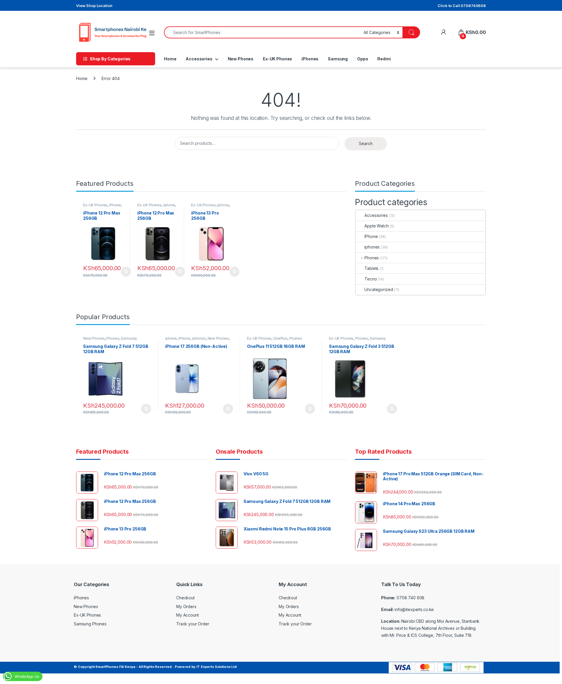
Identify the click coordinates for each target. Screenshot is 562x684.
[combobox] (262, 32)
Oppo (362, 58)
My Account (187, 614)
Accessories (199, 58)
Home (170, 58)
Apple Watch (376, 225)
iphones (372, 246)
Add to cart (126, 272)
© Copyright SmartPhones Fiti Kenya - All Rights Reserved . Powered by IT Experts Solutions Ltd (155, 667)
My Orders (186, 606)
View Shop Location (94, 5)
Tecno (370, 278)
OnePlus (280, 338)
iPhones (309, 58)
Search (366, 143)
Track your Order (192, 623)
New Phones (241, 58)
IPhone (115, 205)
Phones (371, 257)
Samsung (338, 58)
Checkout (185, 597)
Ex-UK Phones (277, 58)
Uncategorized (378, 289)
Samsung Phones (90, 623)
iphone (169, 205)
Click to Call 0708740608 (462, 5)
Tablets (371, 268)
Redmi (383, 58)
